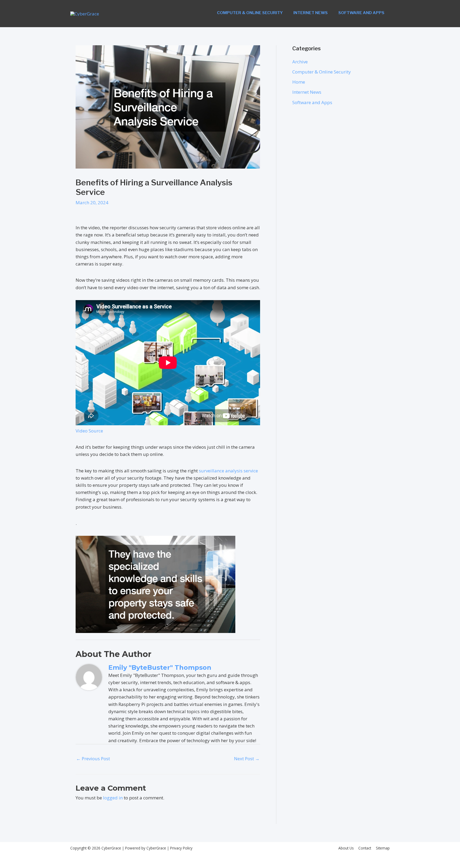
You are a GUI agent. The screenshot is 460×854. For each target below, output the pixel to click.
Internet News (310, 12)
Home (298, 82)
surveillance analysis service (228, 471)
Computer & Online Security (250, 12)
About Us (346, 848)
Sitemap (383, 848)
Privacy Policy (180, 848)
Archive (300, 62)
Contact (364, 848)
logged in (113, 798)
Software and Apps (361, 12)
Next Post (247, 758)
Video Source (89, 431)
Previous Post (93, 758)
